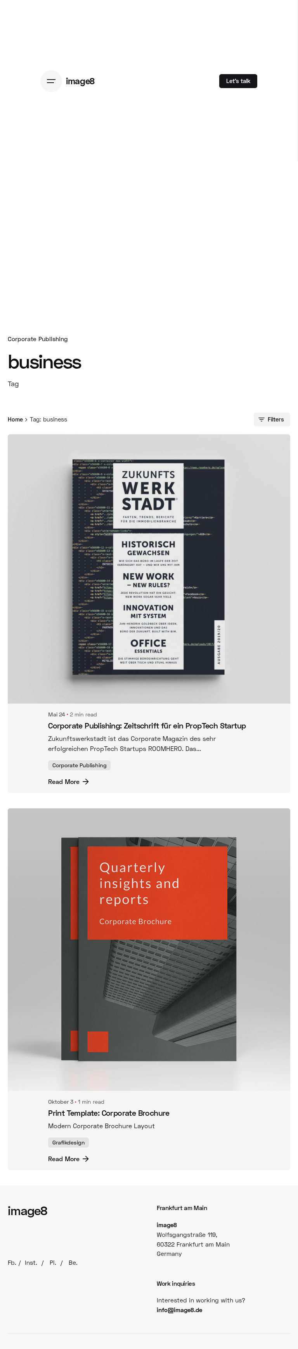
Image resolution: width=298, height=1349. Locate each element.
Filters (276, 419)
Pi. (53, 1262)
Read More (64, 781)
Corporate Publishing (38, 338)
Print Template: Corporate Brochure (109, 1112)
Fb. (12, 1262)
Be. (73, 1262)
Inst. (31, 1262)
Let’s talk (238, 80)
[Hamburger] (53, 81)
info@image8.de (179, 1309)
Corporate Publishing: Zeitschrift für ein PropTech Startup (147, 725)
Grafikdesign (68, 1142)
